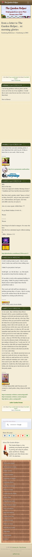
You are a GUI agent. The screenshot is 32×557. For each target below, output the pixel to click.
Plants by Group (8, 490)
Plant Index (7, 531)
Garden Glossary (8, 520)
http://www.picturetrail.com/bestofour (18, 169)
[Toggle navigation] (28, 2)
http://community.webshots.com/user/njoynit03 (15, 394)
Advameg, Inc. (15, 547)
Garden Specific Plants (10, 493)
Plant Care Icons (8, 524)
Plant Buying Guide (9, 501)
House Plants (7, 497)
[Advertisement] (16, 54)
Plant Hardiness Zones (10, 505)
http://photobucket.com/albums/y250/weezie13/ (15, 253)
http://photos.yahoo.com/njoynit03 (11, 399)
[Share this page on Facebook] (5, 435)
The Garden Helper (11, 2)
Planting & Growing (9, 486)
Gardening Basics (9, 482)
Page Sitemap (23, 547)
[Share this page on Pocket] (23, 435)
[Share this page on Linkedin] (14, 435)
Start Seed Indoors (9, 512)
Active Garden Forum (16, 402)
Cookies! (6, 539)
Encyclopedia (7, 535)
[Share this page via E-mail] (27, 435)
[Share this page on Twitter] (9, 435)
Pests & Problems (9, 509)
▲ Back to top (16, 554)
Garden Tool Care (9, 516)
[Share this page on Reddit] (18, 435)
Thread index (18, 80)
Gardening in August (9, 478)
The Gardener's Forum (10, 467)
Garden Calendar (8, 474)
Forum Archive (8, 471)
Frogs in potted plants (13, 77)
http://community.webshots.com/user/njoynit (14, 397)
